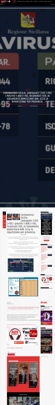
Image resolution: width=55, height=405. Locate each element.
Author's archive (11, 378)
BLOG (24, 1)
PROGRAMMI (19, 1)
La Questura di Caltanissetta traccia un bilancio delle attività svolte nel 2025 (13, 397)
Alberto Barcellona (26, 117)
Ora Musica (42, 285)
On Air (53, 4)
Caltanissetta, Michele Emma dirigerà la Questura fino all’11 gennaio (46, 372)
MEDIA (32, 1)
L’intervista (36, 1)
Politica (20, 386)
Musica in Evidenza (44, 353)
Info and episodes (46, 263)
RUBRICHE (28, 1)
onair (46, 1)
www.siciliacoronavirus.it (17, 280)
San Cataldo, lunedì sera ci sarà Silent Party (46, 356)
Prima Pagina (31, 386)
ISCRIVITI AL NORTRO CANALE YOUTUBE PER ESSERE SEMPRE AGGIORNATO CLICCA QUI (21, 348)
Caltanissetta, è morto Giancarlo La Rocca (23, 396)
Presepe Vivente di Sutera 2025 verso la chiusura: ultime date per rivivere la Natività (46, 363)
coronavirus (12, 371)
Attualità (50, 1)
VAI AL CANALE (47, 308)
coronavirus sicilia (19, 371)
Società (2, 4)
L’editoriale (41, 1)
